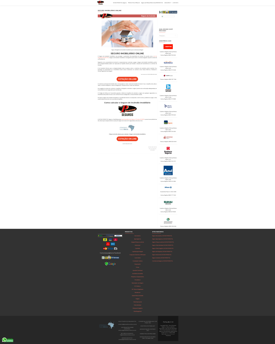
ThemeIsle (168, 335)
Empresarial (137, 264)
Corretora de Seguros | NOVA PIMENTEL (162, 261)
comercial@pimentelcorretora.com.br (127, 324)
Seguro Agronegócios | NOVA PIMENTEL (162, 239)
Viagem (137, 298)
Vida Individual (137, 305)
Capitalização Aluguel (137, 251)
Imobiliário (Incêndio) (137, 273)
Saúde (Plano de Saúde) (137, 295)
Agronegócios (137, 239)
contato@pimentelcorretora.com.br (127, 339)
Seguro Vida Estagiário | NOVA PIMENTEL (163, 248)
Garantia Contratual (137, 270)
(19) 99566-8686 (151, 333)
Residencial (137, 292)
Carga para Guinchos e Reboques (137, 254)
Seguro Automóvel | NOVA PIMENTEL (161, 254)
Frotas (137, 267)
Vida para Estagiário (138, 308)
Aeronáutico (137, 235)
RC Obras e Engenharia (137, 289)
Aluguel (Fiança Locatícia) (137, 242)
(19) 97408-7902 (151, 322)
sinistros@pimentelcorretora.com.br (127, 330)
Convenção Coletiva (137, 261)
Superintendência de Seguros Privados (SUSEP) (132, 119)
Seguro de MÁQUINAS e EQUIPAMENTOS (152, 2)
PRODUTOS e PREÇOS (134, 2)
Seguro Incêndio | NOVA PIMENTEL (161, 257)
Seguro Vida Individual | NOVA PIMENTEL (162, 245)
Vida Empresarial (137, 302)
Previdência (137, 279)
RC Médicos (137, 286)
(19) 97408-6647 (151, 326)
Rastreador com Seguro (137, 283)
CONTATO (175, 2)
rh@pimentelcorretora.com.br (127, 334)
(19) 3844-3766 (149, 338)
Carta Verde (138, 257)
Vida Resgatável (138, 311)
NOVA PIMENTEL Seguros (120, 2)
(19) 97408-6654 (150, 321)
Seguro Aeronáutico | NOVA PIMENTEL (162, 235)
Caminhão (137, 248)
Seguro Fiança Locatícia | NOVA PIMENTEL (163, 242)
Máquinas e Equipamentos (137, 276)
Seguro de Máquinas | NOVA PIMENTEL (162, 251)
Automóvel (137, 245)
